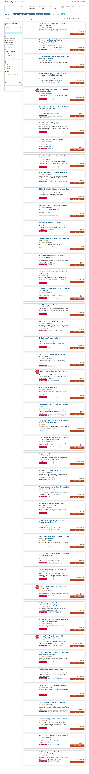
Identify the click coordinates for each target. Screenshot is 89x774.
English (22, 1)
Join (80, 1)
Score (76, 18)
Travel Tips (76, 1)
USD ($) (16, 1)
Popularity (72, 18)
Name (83, 18)
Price (80, 18)
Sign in (83, 1)
